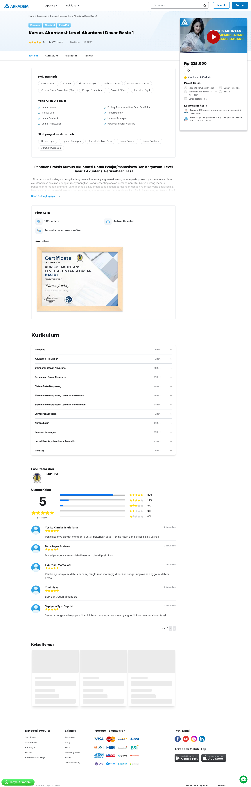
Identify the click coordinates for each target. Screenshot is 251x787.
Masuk (221, 5)
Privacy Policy (72, 762)
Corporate (49, 5)
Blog (67, 742)
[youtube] (186, 739)
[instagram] (194, 739)
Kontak (222, 785)
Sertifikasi (30, 737)
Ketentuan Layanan (197, 785)
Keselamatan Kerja (35, 757)
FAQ (67, 747)
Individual (71, 5)
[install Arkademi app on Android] (187, 758)
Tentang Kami (72, 752)
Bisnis (28, 752)
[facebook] (178, 739)
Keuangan (30, 747)
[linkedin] (202, 739)
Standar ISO (31, 742)
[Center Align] (188, 70)
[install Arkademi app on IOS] (213, 758)
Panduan (70, 737)
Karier (68, 757)
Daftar (240, 5)
